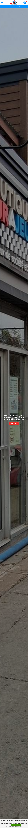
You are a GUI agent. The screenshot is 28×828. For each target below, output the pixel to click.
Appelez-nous (14, 423)
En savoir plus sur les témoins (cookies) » (14, 826)
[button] (1, 418)
